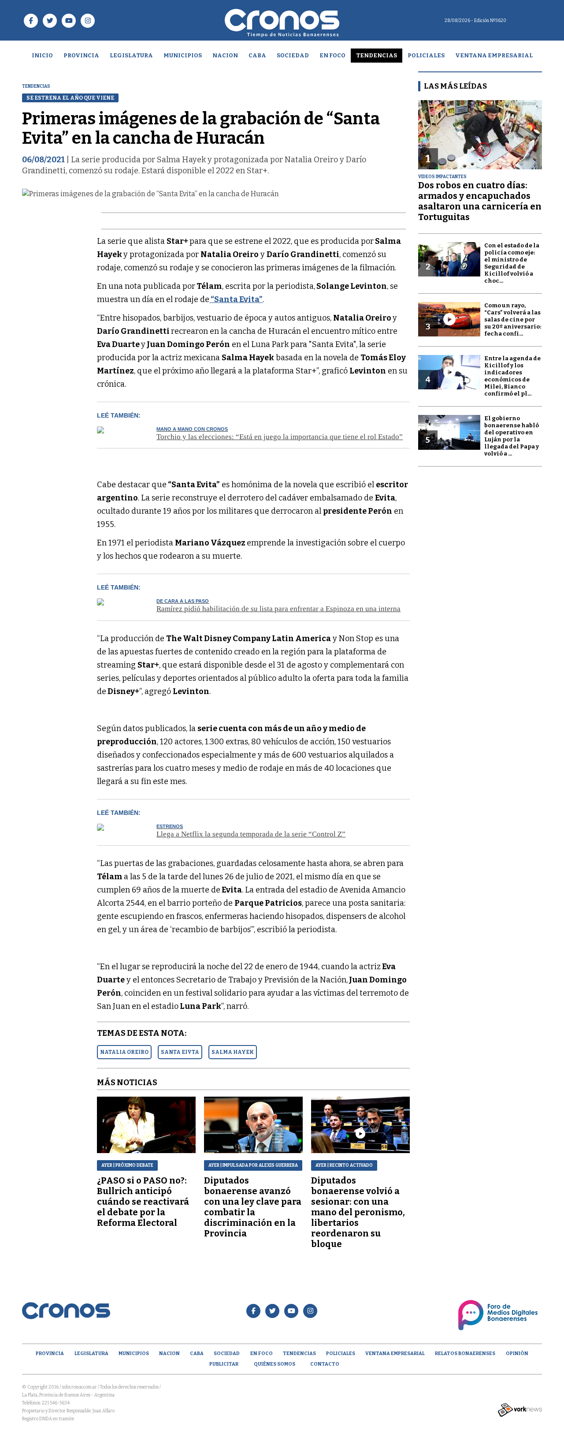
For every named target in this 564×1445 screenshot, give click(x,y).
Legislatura (131, 55)
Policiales (426, 55)
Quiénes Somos (274, 1364)
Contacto (324, 1364)
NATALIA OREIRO (124, 1052)
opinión (517, 1353)
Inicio (42, 55)
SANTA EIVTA (180, 1052)
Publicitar (223, 1364)
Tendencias (376, 55)
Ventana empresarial (494, 55)
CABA (257, 55)
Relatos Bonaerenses (465, 1353)
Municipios (182, 55)
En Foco (332, 55)
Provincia (81, 55)
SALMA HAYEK (233, 1052)
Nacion (225, 55)
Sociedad (293, 55)
